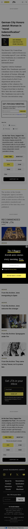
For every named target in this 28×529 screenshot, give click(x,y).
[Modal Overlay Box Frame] (14, 264)
